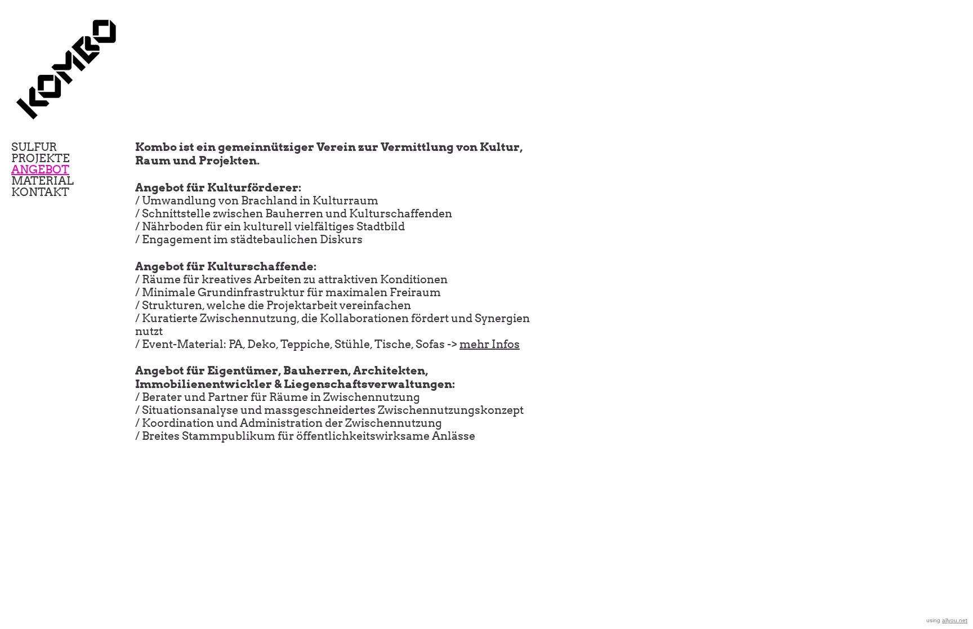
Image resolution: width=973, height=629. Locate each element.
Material (42, 180)
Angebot (40, 169)
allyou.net (954, 620)
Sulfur (34, 147)
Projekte (40, 158)
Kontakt (40, 192)
